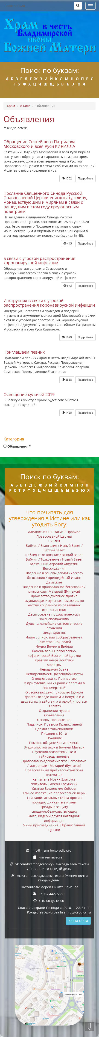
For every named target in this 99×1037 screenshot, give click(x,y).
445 (69, 243)
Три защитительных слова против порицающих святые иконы (54, 799)
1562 (68, 178)
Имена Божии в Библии (54, 646)
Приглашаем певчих (24, 352)
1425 (68, 413)
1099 (68, 337)
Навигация (14, 5)
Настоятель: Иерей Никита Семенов (49, 887)
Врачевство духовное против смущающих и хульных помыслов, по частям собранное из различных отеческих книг (54, 603)
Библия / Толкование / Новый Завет (54, 559)
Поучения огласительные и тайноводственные (54, 754)
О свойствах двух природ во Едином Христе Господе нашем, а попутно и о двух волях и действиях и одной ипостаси (54, 697)
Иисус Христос (54, 632)
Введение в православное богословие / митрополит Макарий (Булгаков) (54, 589)
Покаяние (54, 738)
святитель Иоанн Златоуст (54, 779)
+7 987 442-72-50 (51, 894)
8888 (68, 380)
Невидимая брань (54, 669)
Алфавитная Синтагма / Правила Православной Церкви (54, 534)
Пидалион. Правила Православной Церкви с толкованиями (54, 726)
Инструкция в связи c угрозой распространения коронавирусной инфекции (49, 303)
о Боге (25, 106)
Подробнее (85, 178)
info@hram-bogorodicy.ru (51, 850)
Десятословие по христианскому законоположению (54, 616)
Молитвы (54, 665)
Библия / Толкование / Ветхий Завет (54, 555)
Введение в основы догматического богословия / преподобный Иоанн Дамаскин (54, 577)
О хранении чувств (54, 710)
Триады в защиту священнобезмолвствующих (54, 809)
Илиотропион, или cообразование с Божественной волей (54, 639)
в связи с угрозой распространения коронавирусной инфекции (39, 261)
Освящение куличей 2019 (29, 394)
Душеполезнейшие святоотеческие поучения (54, 625)
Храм (11, 106)
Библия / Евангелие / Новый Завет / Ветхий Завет (54, 547)
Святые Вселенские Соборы (54, 788)
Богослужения (54, 568)
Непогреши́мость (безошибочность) (54, 674)
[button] (78, 6)
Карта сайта (78, 921)
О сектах (54, 706)
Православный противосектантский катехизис (54, 772)
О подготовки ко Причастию (54, 678)
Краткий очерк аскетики (54, 660)
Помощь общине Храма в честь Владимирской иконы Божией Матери (54, 744)
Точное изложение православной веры (54, 793)
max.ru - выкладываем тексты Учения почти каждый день (52, 877)
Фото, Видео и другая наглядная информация (54, 818)
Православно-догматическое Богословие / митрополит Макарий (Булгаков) (54, 763)
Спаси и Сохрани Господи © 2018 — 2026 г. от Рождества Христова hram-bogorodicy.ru (54, 909)
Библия (54, 541)
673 (69, 286)
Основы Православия (54, 720)
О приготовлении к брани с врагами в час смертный (54, 685)
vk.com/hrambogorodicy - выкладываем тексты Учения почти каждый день (52, 866)
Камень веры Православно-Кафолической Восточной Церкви (54, 653)
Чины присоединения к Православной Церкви (54, 827)
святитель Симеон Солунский (54, 784)
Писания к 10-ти (54, 733)
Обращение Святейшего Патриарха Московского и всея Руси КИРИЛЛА (39, 144)
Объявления (18, 446)
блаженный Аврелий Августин (54, 564)
